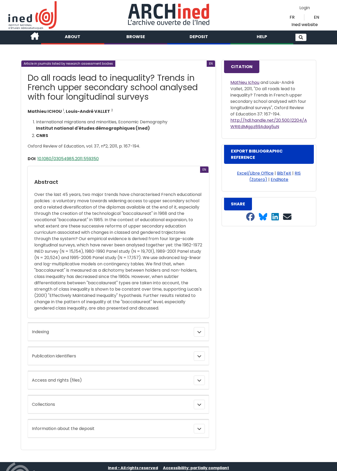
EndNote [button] (279, 179)
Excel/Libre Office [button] (255, 173)
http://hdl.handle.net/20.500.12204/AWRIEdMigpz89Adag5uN (268, 123)
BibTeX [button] (284, 173)
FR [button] (292, 17)
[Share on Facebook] (250, 217)
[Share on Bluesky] (263, 217)
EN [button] (316, 17)
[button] (300, 37)
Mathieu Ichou (244, 82)
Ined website (304, 25)
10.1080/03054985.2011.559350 (68, 159)
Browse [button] (135, 37)
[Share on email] (287, 217)
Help (262, 37)
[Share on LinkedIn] (275, 217)
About (72, 37)
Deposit (199, 37)
